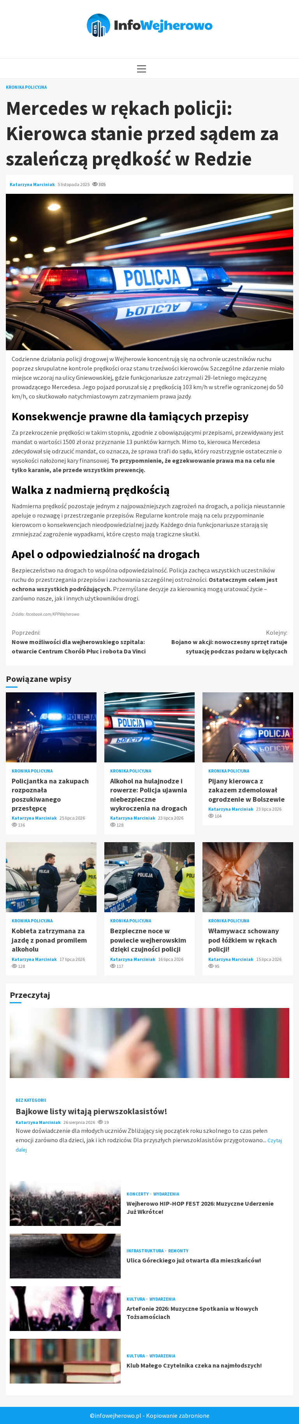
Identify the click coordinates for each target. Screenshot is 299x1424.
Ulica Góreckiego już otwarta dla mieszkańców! (65, 1256)
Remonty (178, 1251)
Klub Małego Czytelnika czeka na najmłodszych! (65, 1361)
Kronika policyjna (26, 87)
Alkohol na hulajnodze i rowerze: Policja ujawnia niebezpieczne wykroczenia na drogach (149, 727)
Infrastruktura (145, 1251)
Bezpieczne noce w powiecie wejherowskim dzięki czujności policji (149, 877)
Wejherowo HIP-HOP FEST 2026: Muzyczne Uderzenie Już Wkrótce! (65, 1203)
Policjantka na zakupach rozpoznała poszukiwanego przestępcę (51, 727)
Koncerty (138, 1194)
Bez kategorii (31, 1100)
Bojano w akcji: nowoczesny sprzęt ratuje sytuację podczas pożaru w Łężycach (229, 642)
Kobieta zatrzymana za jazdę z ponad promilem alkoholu (51, 877)
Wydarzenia (166, 1194)
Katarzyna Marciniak (33, 184)
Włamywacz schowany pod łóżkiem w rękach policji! (247, 877)
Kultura (136, 1299)
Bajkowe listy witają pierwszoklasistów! (149, 1043)
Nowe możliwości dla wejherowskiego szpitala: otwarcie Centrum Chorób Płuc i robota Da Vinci (79, 642)
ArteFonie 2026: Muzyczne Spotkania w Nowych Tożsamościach (65, 1308)
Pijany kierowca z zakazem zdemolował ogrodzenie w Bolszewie (247, 727)
